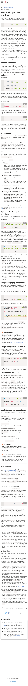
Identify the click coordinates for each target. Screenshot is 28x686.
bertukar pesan (21, 586)
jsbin (19, 635)
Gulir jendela (6, 466)
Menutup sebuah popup (10, 373)
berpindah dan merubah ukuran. (13, 410)
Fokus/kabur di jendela (10, 486)
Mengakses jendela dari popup (13, 347)
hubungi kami (13, 683)
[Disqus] (14, 657)
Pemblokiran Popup (8, 62)
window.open (6, 133)
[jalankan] (24, 104)
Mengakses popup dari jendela (13, 283)
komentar (7, 619)
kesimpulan (5, 551)
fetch (9, 37)
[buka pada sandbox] (26, 104)
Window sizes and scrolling (10, 470)
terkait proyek (13, 681)
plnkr (16, 635)
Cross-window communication (16, 342)
